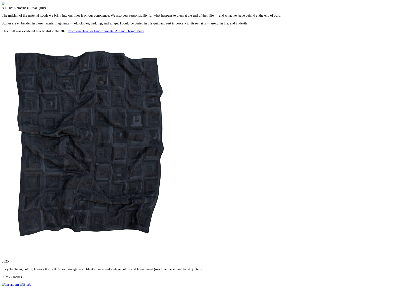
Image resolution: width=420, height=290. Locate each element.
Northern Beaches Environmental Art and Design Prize (106, 31)
